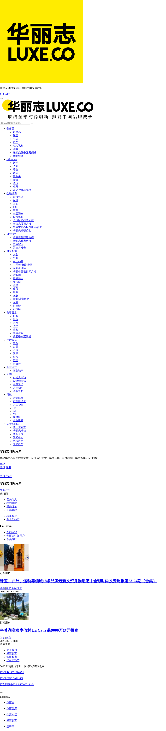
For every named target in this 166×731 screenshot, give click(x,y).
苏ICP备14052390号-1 (12, 672)
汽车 (15, 142)
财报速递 (18, 197)
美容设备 (18, 333)
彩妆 (15, 319)
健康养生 (18, 363)
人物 (9, 374)
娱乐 (15, 353)
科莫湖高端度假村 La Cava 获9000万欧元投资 (39, 630)
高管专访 (18, 384)
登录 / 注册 (6, 476)
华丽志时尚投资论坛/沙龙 (27, 227)
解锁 (2, 464)
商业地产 (11, 367)
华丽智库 (18, 244)
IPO (15, 207)
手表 (15, 138)
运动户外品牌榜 (22, 190)
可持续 (17, 309)
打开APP (5, 94)
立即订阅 (5, 490)
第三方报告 (19, 247)
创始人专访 (19, 377)
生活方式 (11, 339)
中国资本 (18, 213)
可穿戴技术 (19, 401)
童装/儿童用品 (21, 299)
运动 (15, 162)
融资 (15, 200)
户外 (15, 166)
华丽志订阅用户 (15, 535)
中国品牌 (18, 261)
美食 (15, 343)
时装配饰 (11, 251)
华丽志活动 (19, 430)
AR (15, 411)
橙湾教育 (11, 653)
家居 (15, 346)
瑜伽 (15, 169)
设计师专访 (19, 380)
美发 (15, 329)
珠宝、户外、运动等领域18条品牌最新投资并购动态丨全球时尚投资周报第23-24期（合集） (78, 581)
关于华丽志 (12, 423)
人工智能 (18, 404)
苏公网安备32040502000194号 (17, 684)
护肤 (15, 316)
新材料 (17, 417)
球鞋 (15, 186)
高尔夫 (17, 176)
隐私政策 (18, 444)
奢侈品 (10, 128)
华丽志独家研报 (22, 240)
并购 (15, 203)
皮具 (15, 288)
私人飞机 (18, 145)
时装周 (17, 275)
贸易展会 (18, 278)
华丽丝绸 (18, 156)
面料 (15, 302)
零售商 (17, 281)
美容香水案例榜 (22, 336)
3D (14, 408)
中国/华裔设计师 (22, 264)
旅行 (15, 357)
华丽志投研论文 (22, 230)
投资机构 (18, 217)
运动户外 (11, 159)
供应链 (17, 305)
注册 (8, 467)
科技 (9, 394)
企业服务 (18, 420)
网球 (15, 173)
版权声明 (18, 441)
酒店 (15, 360)
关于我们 (11, 650)
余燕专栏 (18, 391)
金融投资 (11, 193)
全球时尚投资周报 (23, 220)
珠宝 (15, 135)
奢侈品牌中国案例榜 (24, 152)
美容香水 (11, 312)
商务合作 (18, 434)
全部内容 (11, 532)
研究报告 (11, 234)
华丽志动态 (12, 660)
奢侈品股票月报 (22, 223)
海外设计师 (19, 268)
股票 (15, 210)
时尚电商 (18, 398)
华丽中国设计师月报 (24, 271)
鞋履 (15, 292)
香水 (15, 322)
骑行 (15, 183)
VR (15, 414)
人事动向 (18, 387)
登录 (2, 467)
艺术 (15, 350)
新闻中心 (18, 437)
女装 (15, 254)
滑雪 (15, 179)
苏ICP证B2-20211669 (11, 678)
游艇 (15, 149)
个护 (15, 326)
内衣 (15, 295)
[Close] (1, 692)
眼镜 (15, 285)
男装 (15, 258)
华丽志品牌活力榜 (23, 237)
